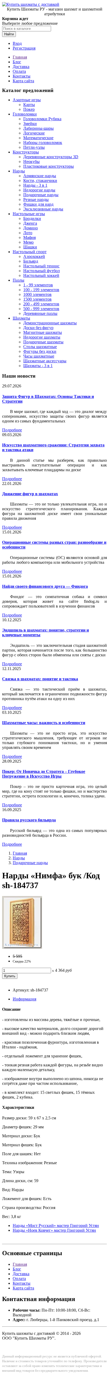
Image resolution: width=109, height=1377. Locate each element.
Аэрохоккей (34, 256)
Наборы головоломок (42, 142)
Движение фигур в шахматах (30, 494)
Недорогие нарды (39, 190)
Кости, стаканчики (40, 180)
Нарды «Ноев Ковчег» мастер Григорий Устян (54, 1230)
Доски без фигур (38, 327)
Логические (34, 133)
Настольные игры (29, 213)
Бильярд (30, 261)
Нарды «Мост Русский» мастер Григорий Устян (56, 1225)
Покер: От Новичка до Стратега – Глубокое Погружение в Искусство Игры (43, 773)
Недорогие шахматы (41, 337)
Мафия (29, 237)
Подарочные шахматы (43, 342)
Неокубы (31, 161)
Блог (17, 62)
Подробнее (12, 430)
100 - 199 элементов (41, 289)
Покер (29, 109)
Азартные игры (27, 100)
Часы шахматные (38, 356)
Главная (20, 57)
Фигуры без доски (39, 351)
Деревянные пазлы (40, 313)
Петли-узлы (34, 147)
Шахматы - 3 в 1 (38, 365)
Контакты (21, 76)
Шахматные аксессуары (44, 361)
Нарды (19, 171)
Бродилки (32, 218)
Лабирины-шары (38, 128)
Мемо (28, 242)
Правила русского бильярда (29, 820)
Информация (24, 999)
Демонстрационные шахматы (50, 323)
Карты (29, 104)
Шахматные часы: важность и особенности (43, 722)
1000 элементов (37, 294)
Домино (30, 228)
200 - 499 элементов (41, 304)
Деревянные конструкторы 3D (50, 157)
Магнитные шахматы (42, 332)
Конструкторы (26, 152)
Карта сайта (23, 81)
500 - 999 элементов (41, 308)
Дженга (30, 223)
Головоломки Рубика (42, 119)
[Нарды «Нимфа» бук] (22, 947)
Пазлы (18, 280)
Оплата (19, 71)
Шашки (30, 247)
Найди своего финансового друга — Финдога (45, 586)
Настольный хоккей (41, 275)
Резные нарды (36, 199)
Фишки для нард (38, 204)
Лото (27, 232)
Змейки (30, 123)
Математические (38, 138)
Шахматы (21, 318)
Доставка (21, 66)
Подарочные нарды (40, 194)
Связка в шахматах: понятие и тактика (40, 679)
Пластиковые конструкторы (48, 166)
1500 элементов (37, 299)
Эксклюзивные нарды (43, 209)
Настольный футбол (41, 270)
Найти (9, 34)
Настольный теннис (41, 266)
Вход (17, 43)
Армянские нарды (39, 176)
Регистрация (24, 48)
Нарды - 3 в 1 (35, 185)
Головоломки (25, 114)
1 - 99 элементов (38, 285)
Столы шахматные (40, 346)
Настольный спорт (30, 251)
